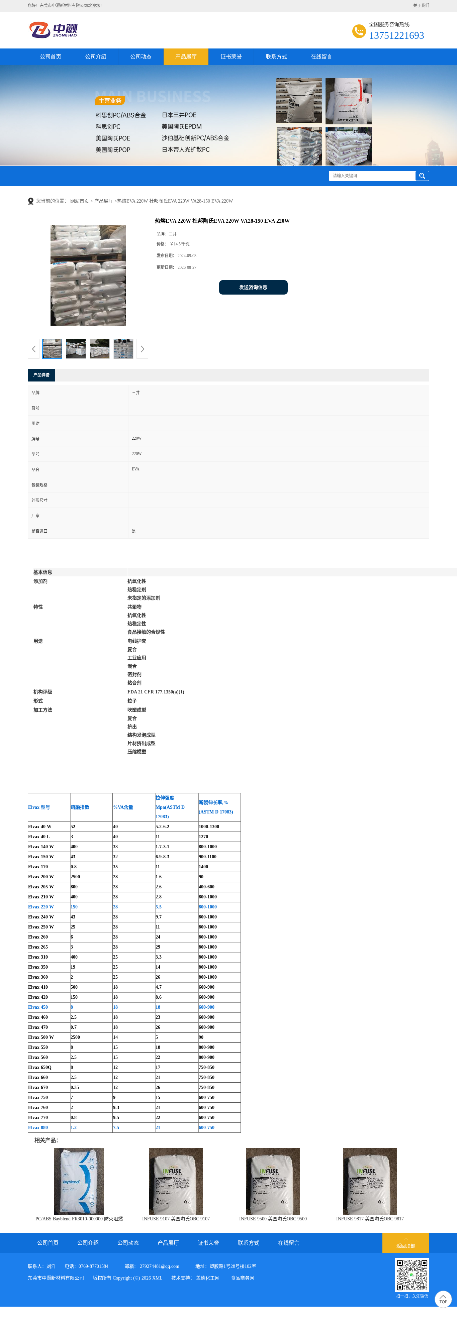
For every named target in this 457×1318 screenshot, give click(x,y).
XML (157, 1278)
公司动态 (141, 57)
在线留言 (321, 57)
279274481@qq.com (159, 1266)
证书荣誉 (231, 57)
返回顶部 (405, 1245)
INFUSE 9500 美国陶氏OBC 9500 (273, 1218)
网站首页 (79, 201)
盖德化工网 (207, 1278)
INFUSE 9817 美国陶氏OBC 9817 (370, 1218)
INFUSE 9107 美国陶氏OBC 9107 (176, 1218)
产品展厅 (186, 57)
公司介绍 (95, 57)
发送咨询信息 (253, 287)
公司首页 (50, 57)
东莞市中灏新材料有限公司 (56, 1278)
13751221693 (396, 35)
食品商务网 (242, 1278)
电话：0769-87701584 (86, 1266)
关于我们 (421, 5)
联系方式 (276, 57)
